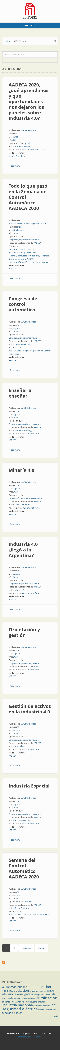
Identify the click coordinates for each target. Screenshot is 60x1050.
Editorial (27, 901)
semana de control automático (36, 914)
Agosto (16, 328)
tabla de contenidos (47, 1009)
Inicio (8, 41)
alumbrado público (14, 987)
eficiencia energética (17, 994)
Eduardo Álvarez (22, 820)
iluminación (47, 998)
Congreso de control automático (23, 304)
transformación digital (24, 262)
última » (41, 948)
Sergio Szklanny (22, 908)
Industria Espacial (29, 786)
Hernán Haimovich (23, 344)
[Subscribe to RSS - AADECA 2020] (30, 962)
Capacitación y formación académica (25, 498)
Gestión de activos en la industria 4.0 (30, 709)
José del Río (20, 746)
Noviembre (18, 230)
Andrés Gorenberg (23, 146)
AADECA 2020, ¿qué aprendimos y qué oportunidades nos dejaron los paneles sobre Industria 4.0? (28, 101)
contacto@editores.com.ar (30, 1036)
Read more (15, 165)
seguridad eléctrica (20, 1009)
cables (6, 990)
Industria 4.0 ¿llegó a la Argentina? (23, 549)
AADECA (37, 242)
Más (56, 1016)
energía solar (39, 994)
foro (37, 433)
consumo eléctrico (37, 991)
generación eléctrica (26, 998)
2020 (15, 233)
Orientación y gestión (24, 632)
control (51, 990)
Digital (20, 226)
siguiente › (26, 948)
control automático (17, 249)
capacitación (19, 990)
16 (18, 325)
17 (18, 133)
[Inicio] (30, 10)
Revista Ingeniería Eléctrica (36, 223)
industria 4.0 (40, 149)
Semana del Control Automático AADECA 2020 (24, 868)
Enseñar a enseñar (20, 393)
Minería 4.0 (21, 470)
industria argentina (37, 1001)
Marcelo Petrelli (22, 590)
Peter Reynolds (42, 262)
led (53, 1005)
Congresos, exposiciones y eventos (24, 239)
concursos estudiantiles (28, 255)
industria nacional (17, 1005)
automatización (39, 987)
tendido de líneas (12, 1013)
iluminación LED (9, 1001)
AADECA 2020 (28, 149)
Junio (15, 136)
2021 (15, 140)
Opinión (27, 143)
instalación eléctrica (41, 1005)
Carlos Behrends (22, 504)
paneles (27, 252)
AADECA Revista (28, 130)
